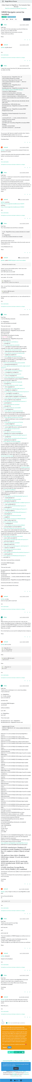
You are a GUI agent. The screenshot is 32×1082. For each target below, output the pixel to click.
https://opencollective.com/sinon (11, 404)
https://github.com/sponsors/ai (11, 428)
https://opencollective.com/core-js (12, 374)
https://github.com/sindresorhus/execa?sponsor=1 (16, 391)
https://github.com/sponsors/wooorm (13, 417)
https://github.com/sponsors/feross (13, 356)
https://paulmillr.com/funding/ (10, 521)
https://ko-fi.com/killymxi (9, 489)
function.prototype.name (7, 456)
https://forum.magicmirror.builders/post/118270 (12, 203)
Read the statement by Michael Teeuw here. (16, 8)
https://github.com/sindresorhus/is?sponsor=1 (15, 438)
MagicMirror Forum (11, 1)
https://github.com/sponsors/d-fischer (13, 422)
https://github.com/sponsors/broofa (12, 515)
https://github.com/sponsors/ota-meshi (13, 536)
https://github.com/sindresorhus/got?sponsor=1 (15, 435)
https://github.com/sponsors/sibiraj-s (13, 370)
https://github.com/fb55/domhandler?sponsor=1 (16, 496)
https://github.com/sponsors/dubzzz (12, 549)
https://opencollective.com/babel (11, 542)
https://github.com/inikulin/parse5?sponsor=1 (14, 555)
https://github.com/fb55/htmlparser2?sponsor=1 (15, 509)
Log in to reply (27, 19)
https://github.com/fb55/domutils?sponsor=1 (15, 512)
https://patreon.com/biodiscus (10, 341)
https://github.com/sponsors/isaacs (14, 394)
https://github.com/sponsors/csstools (13, 411)
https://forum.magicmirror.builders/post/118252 (12, 207)
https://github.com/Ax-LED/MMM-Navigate (12, 89)
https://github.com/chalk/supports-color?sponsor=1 (16, 546)
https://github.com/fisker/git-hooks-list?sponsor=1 (15, 539)
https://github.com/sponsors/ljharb (11, 441)
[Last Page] (22, 1052)
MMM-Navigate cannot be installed (16, 260)
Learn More (19, 1065)
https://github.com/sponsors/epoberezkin (14, 353)
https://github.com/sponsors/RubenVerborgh (14, 518)
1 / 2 (16, 1052)
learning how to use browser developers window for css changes (13, 57)
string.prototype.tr (25, 467)
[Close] (29, 1027)
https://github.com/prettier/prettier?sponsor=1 (14, 401)
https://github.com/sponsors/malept (12, 431)
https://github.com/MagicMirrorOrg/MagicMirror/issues (14, 843)
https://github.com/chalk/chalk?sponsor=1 (14, 388)
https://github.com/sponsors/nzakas (13, 349)
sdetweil (6, 44)
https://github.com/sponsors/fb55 (12, 499)
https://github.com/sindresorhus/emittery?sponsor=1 (16, 552)
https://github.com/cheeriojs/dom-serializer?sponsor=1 (16, 502)
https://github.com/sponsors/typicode (12, 382)
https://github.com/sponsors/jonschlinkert (14, 525)
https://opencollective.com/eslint (11, 345)
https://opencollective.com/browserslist (14, 377)
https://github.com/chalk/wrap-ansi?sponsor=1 (15, 398)
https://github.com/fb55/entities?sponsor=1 (15, 505)
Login (9, 1047)
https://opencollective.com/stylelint (12, 407)
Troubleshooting (12, 16)
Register (5, 1047)
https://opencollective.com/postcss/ (13, 425)
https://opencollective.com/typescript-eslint (14, 528)
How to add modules (5, 54)
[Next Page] (19, 1052)
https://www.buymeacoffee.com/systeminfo (14, 362)
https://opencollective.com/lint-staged (12, 385)
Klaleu (5, 24)
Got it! (16, 1068)
